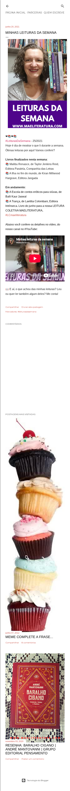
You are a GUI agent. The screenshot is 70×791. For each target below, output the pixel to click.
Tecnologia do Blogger (38, 780)
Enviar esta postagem (32, 307)
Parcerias (34, 12)
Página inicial (15, 12)
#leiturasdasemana (27, 311)
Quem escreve (54, 12)
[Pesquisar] (62, 5)
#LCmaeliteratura (15, 215)
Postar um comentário (33, 759)
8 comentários (29, 642)
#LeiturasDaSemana (17, 140)
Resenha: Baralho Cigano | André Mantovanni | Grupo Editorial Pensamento (30, 749)
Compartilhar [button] (12, 307)
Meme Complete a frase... (29, 637)
